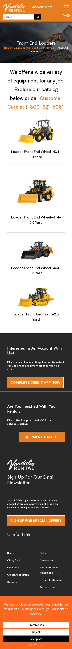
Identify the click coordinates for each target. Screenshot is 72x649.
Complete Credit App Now (35, 382)
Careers (12, 582)
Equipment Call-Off (42, 437)
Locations (13, 567)
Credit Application (18, 574)
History (11, 553)
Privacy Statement (51, 580)
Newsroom (46, 560)
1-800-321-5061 (41, 7)
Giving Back (14, 560)
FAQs (43, 553)
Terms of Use (48, 587)
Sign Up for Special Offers (36, 520)
